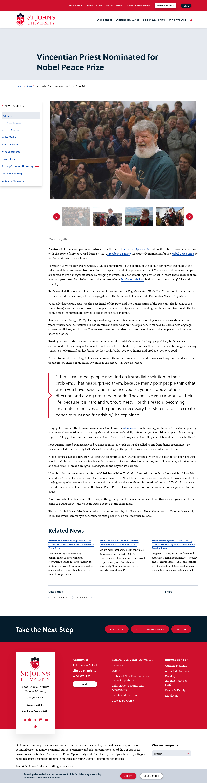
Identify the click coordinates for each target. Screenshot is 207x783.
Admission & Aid (127, 19)
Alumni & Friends (104, 5)
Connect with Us (35, 705)
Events (90, 5)
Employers (171, 695)
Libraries (117, 665)
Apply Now (116, 629)
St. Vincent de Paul (132, 279)
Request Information (150, 629)
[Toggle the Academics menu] (105, 23)
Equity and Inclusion (125, 695)
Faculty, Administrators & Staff (176, 680)
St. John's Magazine (13, 180)
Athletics (120, 5)
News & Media (76, 5)
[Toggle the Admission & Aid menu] (128, 23)
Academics (104, 19)
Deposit (181, 629)
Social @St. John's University (17, 166)
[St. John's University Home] (35, 19)
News (29, 86)
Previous (56, 216)
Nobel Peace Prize (183, 254)
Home (19, 86)
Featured (82, 597)
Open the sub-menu (37, 116)
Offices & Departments (138, 5)
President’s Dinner (118, 254)
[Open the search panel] (190, 22)
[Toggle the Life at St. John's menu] (154, 23)
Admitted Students (177, 671)
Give (186, 5)
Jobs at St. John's (123, 700)
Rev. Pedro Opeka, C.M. (135, 249)
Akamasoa (129, 428)
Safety (116, 671)
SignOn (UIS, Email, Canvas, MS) (133, 660)
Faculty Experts (10, 159)
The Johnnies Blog (12, 173)
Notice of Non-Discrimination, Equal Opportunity (131, 678)
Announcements (11, 151)
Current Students (176, 666)
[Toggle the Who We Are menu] (177, 23)
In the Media (9, 137)
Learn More (151, 776)
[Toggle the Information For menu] (167, 9)
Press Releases (14, 122)
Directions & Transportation (35, 711)
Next (189, 216)
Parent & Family (175, 690)
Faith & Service (60, 597)
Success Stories (10, 130)
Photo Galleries (10, 144)
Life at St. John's (154, 19)
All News (7, 116)
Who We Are (177, 19)
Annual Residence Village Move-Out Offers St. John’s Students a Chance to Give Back (71, 544)
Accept (128, 776)
